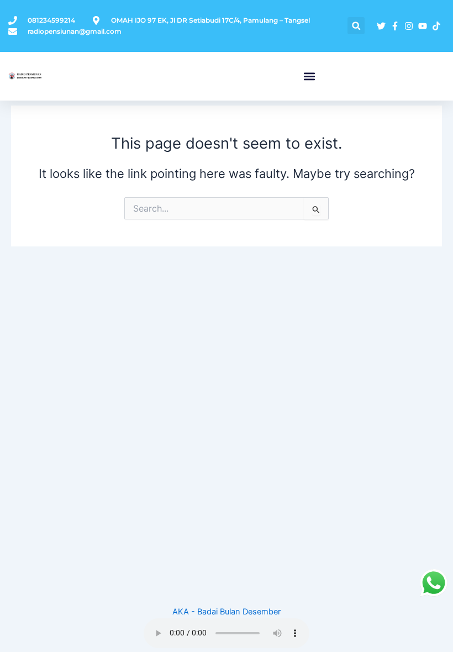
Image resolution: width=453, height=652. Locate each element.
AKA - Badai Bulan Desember (226, 612)
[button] (356, 25)
